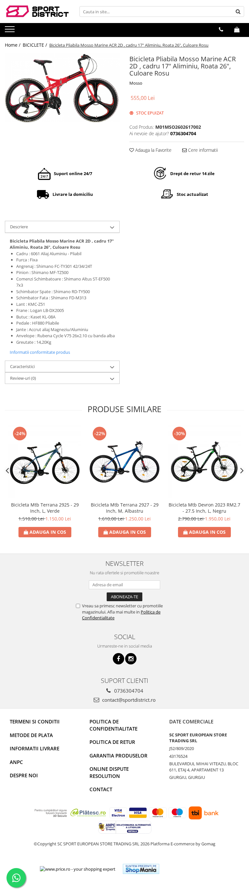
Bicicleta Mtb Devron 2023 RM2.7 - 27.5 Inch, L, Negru (204, 508)
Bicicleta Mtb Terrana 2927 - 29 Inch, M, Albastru (125, 508)
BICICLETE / (35, 45)
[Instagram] (130, 658)
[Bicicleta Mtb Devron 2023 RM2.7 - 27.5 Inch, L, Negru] (204, 461)
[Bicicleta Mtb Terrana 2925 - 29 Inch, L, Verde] (44, 461)
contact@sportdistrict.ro (128, 700)
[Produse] (10, 31)
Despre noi (24, 775)
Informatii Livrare (34, 748)
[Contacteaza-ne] (221, 29)
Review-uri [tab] (23, 378)
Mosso (135, 83)
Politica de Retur (112, 742)
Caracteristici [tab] (22, 366)
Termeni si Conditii (35, 721)
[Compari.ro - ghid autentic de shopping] (188, 869)
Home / (13, 45)
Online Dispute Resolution (109, 772)
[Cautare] (238, 11)
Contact (100, 789)
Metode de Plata (31, 735)
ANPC (16, 762)
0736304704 (128, 690)
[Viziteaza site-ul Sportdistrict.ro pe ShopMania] (141, 869)
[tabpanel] (62, 87)
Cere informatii (202, 150)
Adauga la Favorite (153, 150)
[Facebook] (118, 658)
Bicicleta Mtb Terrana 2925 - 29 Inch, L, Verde (45, 508)
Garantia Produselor (118, 755)
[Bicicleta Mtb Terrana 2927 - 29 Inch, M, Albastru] (124, 461)
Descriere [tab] (19, 227)
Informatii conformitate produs (40, 352)
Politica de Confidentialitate (113, 725)
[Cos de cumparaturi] (237, 29)
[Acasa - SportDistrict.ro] (37, 11)
